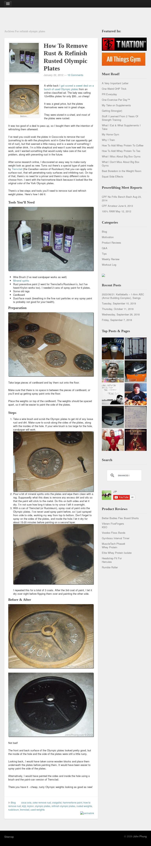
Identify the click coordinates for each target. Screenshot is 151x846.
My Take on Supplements (116, 105)
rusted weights (84, 806)
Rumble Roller (110, 567)
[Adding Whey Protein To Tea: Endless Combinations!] (113, 348)
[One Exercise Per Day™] (113, 371)
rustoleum (13, 809)
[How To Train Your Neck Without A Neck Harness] (136, 394)
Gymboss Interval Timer (115, 538)
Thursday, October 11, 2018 (118, 309)
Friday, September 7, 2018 (117, 320)
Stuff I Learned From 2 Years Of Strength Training (120, 118)
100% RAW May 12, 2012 (116, 211)
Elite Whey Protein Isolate (117, 553)
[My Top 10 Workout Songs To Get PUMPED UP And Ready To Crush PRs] (136, 440)
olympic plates (42, 806)
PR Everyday (109, 94)
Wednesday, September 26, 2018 (121, 314)
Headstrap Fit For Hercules (112, 560)
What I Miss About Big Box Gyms (121, 156)
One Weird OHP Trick (114, 89)
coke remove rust (42, 802)
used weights (37, 809)
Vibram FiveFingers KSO (113, 525)
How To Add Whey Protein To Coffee (122, 145)
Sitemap (9, 837)
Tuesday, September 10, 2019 (119, 303)
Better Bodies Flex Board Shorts (120, 518)
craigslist (57, 802)
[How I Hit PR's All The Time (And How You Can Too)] (113, 394)
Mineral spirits (21, 280)
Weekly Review (110, 259)
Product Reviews (111, 242)
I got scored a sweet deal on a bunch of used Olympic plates (69, 87)
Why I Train (108, 140)
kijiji (24, 806)
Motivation (108, 237)
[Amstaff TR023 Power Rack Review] (136, 348)
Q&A (104, 248)
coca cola (26, 802)
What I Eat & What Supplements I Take (121, 127)
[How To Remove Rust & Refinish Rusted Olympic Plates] (24, 57)
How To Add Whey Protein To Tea (121, 151)
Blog (13, 802)
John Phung (140, 836)
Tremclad (17, 169)
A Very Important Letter (115, 83)
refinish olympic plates (63, 806)
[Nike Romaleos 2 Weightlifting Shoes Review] (136, 371)
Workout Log (109, 264)
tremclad (24, 809)
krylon (30, 806)
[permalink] (86, 813)
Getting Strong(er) (112, 111)
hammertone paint (72, 802)
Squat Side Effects (112, 176)
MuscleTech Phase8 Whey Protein (113, 545)
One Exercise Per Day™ (116, 100)
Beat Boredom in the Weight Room (121, 171)
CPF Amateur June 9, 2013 (117, 206)
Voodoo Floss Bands (113, 532)
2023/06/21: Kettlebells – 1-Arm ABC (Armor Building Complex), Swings (123, 296)
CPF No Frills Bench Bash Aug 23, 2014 (122, 198)
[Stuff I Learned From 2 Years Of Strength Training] (136, 417)
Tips (104, 253)
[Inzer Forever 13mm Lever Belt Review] (113, 417)
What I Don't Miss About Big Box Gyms (120, 163)
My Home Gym (110, 134)
